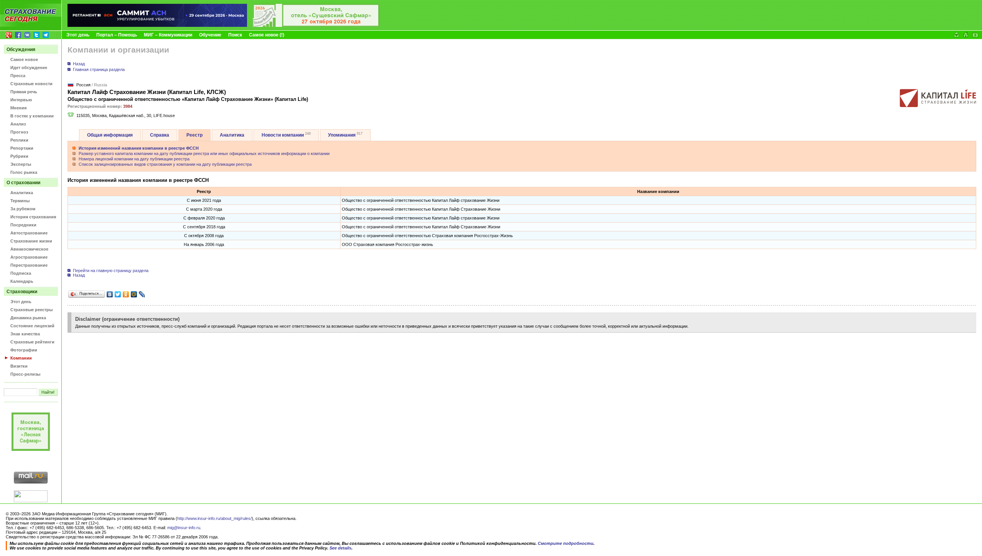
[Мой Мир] (134, 294)
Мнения (18, 108)
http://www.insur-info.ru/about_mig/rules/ (214, 518)
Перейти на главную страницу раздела (110, 270)
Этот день (77, 35)
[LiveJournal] (142, 294)
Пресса (17, 75)
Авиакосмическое (29, 249)
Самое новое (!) (266, 35)
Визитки (19, 366)
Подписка (20, 273)
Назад (79, 63)
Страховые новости (31, 83)
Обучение (210, 35)
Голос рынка (23, 172)
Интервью (21, 99)
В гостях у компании (32, 116)
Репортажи (21, 148)
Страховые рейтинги (32, 342)
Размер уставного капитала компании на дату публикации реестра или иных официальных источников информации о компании (204, 153)
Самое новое (24, 59)
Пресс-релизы (25, 374)
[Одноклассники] (126, 294)
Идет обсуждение (28, 67)
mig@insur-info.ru (183, 527)
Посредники (23, 225)
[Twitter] (118, 294)
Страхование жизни (31, 241)
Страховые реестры (31, 309)
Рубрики (19, 156)
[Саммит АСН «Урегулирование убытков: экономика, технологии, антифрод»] (157, 25)
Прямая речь (23, 91)
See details (340, 548)
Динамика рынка (28, 317)
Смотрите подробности (565, 543)
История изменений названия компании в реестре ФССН (139, 148)
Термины (20, 200)
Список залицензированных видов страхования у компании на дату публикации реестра (165, 164)
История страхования (33, 216)
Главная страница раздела (99, 69)
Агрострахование (29, 257)
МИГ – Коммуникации (168, 35)
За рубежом (22, 208)
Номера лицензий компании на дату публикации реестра (134, 159)
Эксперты (20, 164)
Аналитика (21, 192)
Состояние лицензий (32, 325)
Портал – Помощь (116, 35)
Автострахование (29, 233)
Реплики (19, 140)
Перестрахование (29, 265)
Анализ (18, 124)
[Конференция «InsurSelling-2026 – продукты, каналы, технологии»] (316, 25)
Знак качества (25, 334)
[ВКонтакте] (110, 294)
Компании (21, 358)
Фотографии (23, 350)
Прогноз (19, 132)
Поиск (235, 35)
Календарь (21, 281)
